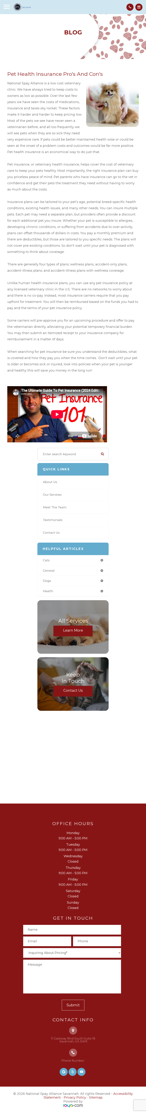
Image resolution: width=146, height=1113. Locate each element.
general (49, 570)
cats (46, 560)
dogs (47, 581)
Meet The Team (55, 507)
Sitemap (96, 1097)
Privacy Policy (75, 1097)
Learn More (73, 630)
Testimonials (52, 520)
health (48, 591)
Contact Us (51, 532)
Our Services (52, 494)
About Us (50, 482)
